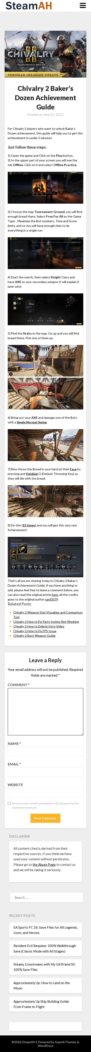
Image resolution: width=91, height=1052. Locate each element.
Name (14, 743)
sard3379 (51, 599)
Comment (19, 685)
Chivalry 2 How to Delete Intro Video (38, 626)
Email (14, 764)
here (55, 595)
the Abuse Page (44, 864)
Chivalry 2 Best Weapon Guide (34, 635)
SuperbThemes (65, 1042)
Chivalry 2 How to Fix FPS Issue (34, 631)
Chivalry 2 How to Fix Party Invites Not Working (46, 622)
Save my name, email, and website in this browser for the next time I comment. (45, 805)
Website (15, 784)
